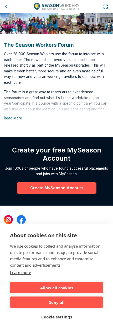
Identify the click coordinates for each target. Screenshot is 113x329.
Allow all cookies (56, 287)
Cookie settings (56, 316)
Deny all (56, 302)
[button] (106, 6)
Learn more (20, 272)
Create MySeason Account (56, 188)
